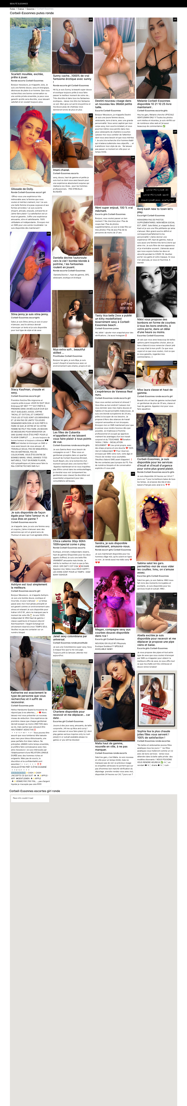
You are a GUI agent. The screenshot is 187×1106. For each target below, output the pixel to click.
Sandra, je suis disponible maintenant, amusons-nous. (112, 545)
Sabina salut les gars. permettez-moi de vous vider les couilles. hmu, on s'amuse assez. (155, 568)
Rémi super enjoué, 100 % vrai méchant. (114, 209)
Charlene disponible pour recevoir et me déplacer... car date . (71, 715)
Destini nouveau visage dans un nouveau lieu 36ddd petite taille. (113, 104)
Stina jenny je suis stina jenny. (30, 314)
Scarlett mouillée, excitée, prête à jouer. (27, 75)
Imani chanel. (61, 170)
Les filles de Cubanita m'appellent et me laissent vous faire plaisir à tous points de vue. (72, 437)
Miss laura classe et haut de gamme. (155, 391)
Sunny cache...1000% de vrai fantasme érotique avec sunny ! (72, 79)
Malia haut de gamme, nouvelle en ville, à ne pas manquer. (111, 746)
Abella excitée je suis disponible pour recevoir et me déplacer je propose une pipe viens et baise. (156, 640)
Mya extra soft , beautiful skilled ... (69, 351)
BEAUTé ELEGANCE (19, 3)
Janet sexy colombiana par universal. (70, 638)
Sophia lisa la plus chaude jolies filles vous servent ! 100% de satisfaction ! (153, 734)
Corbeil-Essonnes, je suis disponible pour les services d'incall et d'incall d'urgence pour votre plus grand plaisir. (155, 464)
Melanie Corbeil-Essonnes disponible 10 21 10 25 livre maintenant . (154, 104)
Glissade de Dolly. (22, 188)
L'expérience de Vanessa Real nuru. (113, 393)
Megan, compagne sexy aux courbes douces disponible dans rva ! (113, 632)
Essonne (30, 9)
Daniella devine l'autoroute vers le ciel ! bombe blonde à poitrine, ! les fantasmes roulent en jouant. (71, 262)
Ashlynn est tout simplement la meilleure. (29, 586)
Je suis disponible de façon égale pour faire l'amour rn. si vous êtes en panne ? (29, 515)
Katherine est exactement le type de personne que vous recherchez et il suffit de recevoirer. (29, 697)
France (21, 9)
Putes (12, 9)
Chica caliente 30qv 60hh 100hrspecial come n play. (69, 543)
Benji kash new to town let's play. (155, 210)
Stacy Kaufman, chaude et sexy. (28, 391)
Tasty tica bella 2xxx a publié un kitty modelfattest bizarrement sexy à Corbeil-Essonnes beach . (113, 320)
